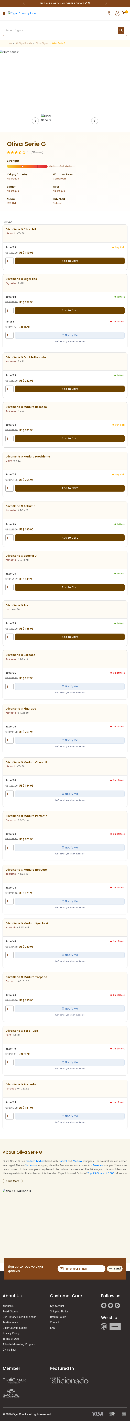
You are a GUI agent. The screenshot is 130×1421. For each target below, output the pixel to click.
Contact (54, 1322)
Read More (12, 1181)
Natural (63, 1161)
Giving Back (9, 1349)
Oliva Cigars (42, 43)
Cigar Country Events (15, 1327)
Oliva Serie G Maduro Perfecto (26, 816)
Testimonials (10, 1322)
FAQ (52, 1327)
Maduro (77, 1161)
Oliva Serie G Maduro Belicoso (26, 407)
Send (117, 1268)
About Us (8, 1306)
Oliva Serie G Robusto (20, 506)
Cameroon (31, 1165)
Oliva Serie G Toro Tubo (21, 1031)
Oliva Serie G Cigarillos (21, 279)
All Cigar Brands (24, 43)
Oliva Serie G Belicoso (20, 655)
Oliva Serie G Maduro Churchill (26, 762)
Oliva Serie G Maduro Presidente (27, 456)
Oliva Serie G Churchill (20, 229)
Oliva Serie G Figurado (20, 709)
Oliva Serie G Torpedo (20, 1084)
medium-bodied (35, 1161)
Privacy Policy (11, 1333)
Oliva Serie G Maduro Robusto (26, 870)
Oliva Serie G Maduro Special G (26, 923)
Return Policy (58, 1317)
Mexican (98, 1165)
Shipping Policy (59, 1311)
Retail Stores (10, 1311)
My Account (57, 1306)
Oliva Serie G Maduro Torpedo (26, 977)
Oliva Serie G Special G (21, 556)
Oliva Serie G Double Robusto (25, 357)
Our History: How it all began (19, 1317)
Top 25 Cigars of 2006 (101, 1173)
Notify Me (71, 335)
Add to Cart (70, 261)
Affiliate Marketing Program (19, 1344)
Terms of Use (11, 1338)
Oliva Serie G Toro (17, 605)
